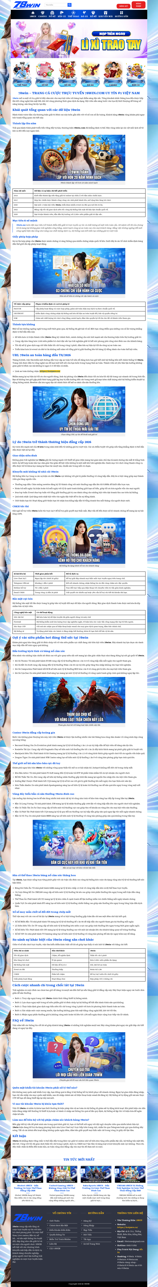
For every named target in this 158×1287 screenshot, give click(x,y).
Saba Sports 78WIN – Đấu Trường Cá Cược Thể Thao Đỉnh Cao (96, 1188)
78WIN (33, 16)
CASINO (42, 16)
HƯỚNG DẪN (121, 16)
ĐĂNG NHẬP (138, 5)
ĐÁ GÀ (84, 16)
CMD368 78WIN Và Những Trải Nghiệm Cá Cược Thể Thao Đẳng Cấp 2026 (130, 1188)
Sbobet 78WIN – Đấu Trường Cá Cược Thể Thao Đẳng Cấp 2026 (28, 1188)
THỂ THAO (73, 16)
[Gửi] (69, 5)
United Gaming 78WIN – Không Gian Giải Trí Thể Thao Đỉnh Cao (62, 1188)
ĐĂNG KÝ (123, 6)
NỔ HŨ (52, 16)
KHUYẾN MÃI (106, 16)
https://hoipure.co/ (127, 1227)
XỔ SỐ (93, 16)
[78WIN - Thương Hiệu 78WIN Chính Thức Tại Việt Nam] (26, 4)
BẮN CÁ (62, 16)
